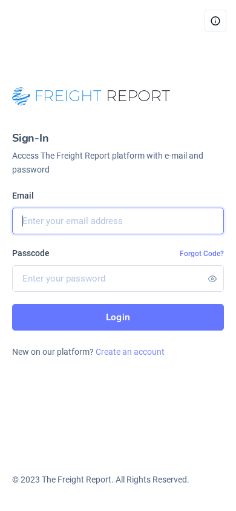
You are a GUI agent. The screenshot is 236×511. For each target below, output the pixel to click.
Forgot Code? (202, 253)
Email (23, 195)
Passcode (31, 253)
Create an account (130, 352)
